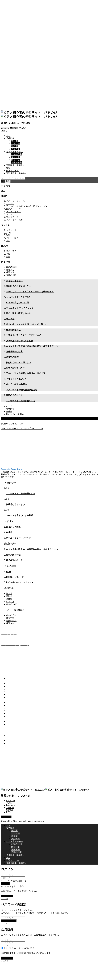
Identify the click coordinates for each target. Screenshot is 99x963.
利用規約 (10, 719)
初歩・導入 (11, 251)
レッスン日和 (12, 694)
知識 (8, 168)
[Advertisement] (49, 54)
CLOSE (4, 898)
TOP (8, 136)
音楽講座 (10, 686)
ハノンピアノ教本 (14, 220)
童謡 (8, 241)
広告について (12, 724)
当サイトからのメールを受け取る (19, 948)
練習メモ (15, 157)
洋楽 (8, 235)
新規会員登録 (7, 896)
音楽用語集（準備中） (16, 173)
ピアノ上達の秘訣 (14, 152)
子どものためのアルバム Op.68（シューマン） (27, 206)
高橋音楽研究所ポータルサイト (20, 700)
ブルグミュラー (13, 217)
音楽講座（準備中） (15, 165)
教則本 (14, 141)
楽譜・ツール (12, 171)
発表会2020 (11, 604)
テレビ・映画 (12, 238)
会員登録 (14, 128)
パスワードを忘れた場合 (12, 886)
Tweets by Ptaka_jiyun (11, 469)
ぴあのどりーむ (13, 209)
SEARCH (23, 128)
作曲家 (9, 599)
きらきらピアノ (13, 212)
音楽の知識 (16, 162)
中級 (8, 256)
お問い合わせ (12, 716)
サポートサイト (13, 711)
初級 (8, 254)
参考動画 (10, 138)
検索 (3, 181)
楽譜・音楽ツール (14, 689)
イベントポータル (14, 708)
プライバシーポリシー (16, 721)
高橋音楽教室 (12, 702)
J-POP (9, 233)
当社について (12, 713)
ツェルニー (11, 214)
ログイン (5, 128)
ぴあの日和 (16, 154)
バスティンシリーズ (15, 201)
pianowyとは (12, 678)
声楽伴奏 (15, 149)
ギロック (10, 203)
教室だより (11, 697)
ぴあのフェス (12, 705)
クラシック (11, 230)
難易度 (14, 146)
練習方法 (15, 160)
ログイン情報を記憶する (15, 881)
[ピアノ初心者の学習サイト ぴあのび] (45, 789)
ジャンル (15, 143)
